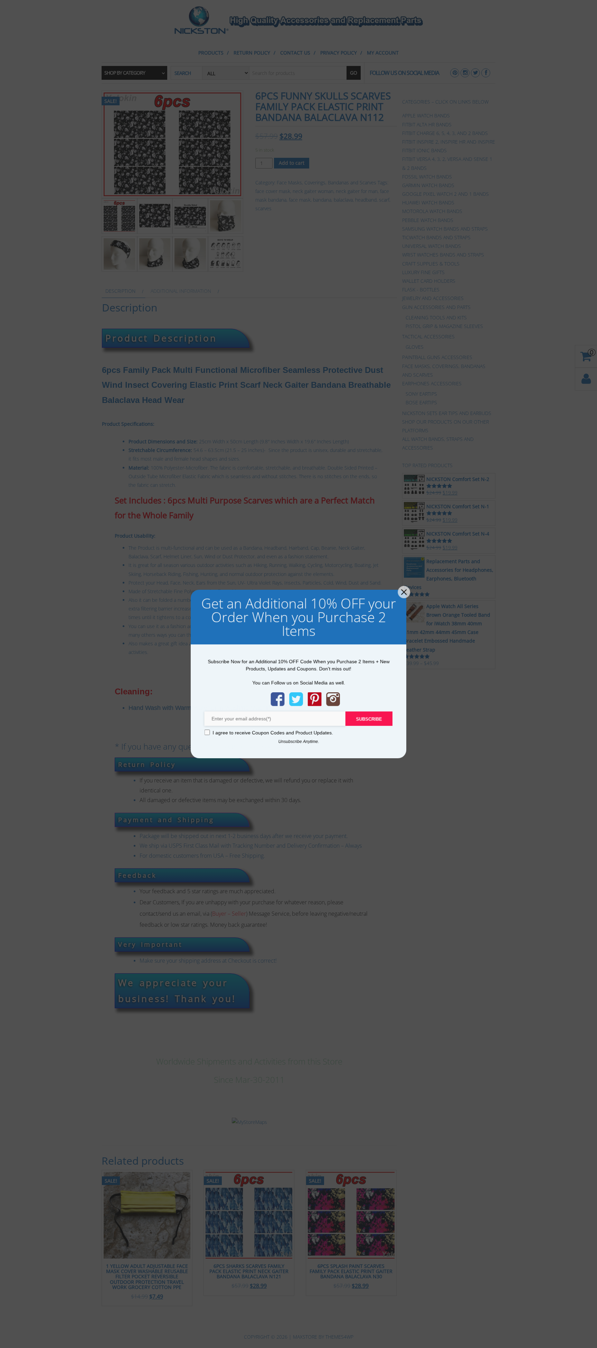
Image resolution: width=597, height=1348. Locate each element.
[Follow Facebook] (277, 699)
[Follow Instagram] (333, 699)
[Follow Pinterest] (314, 699)
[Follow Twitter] (296, 699)
